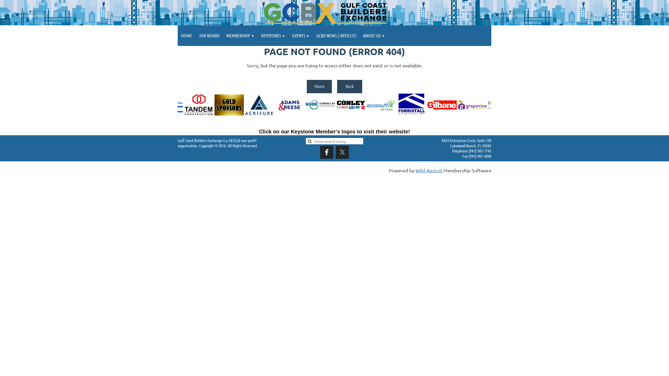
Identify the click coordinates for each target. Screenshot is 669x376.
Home (319, 86)
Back (350, 86)
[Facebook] (326, 152)
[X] (342, 152)
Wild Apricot (429, 170)
